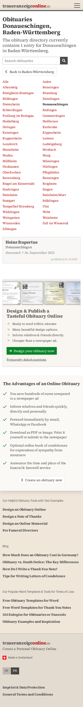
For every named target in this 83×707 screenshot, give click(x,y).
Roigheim (50, 183)
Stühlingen (51, 201)
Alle (6, 82)
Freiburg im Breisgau (18, 116)
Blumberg (50, 93)
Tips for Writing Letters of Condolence (34, 576)
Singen (48, 189)
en (15, 671)
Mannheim (11, 149)
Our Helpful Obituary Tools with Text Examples (33, 500)
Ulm (46, 206)
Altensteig (10, 87)
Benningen (51, 87)
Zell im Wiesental (55, 223)
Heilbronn (50, 121)
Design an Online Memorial (25, 523)
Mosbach (49, 149)
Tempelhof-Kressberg (18, 206)
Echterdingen (12, 110)
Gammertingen (54, 116)
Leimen (48, 138)
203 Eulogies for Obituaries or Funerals (34, 614)
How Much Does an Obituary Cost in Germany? (40, 555)
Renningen (51, 178)
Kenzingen (11, 132)
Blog (6, 546)
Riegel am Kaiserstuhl (18, 183)
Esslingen (50, 110)
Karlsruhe (50, 127)
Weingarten (11, 218)
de (6, 671)
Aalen (47, 82)
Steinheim (10, 195)
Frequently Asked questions (26, 359)
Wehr (46, 212)
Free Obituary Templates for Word (30, 600)
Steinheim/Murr (54, 195)
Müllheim (10, 161)
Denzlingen (51, 99)
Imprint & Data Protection (24, 687)
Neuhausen (11, 166)
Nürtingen (50, 166)
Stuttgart (9, 201)
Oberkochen (12, 172)
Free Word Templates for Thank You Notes (37, 607)
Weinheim (50, 218)
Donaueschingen (55, 104)
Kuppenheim (12, 138)
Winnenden (11, 223)
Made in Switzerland (20, 657)
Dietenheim (11, 104)
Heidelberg (11, 121)
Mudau (8, 155)
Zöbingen (10, 229)
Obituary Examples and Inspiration (31, 621)
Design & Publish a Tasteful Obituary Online (35, 313)
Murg (46, 155)
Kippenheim (52, 132)
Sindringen (11, 189)
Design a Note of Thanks (22, 516)
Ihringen (9, 127)
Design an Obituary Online (24, 509)
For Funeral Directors (20, 530)
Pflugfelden (51, 172)
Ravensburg (11, 178)
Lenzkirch (10, 144)
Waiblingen (11, 212)
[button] (76, 6)
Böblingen (10, 99)
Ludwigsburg (52, 144)
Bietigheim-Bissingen (18, 93)
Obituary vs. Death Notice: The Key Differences (41, 562)
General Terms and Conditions (28, 694)
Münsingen (51, 161)
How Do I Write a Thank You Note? (30, 569)
